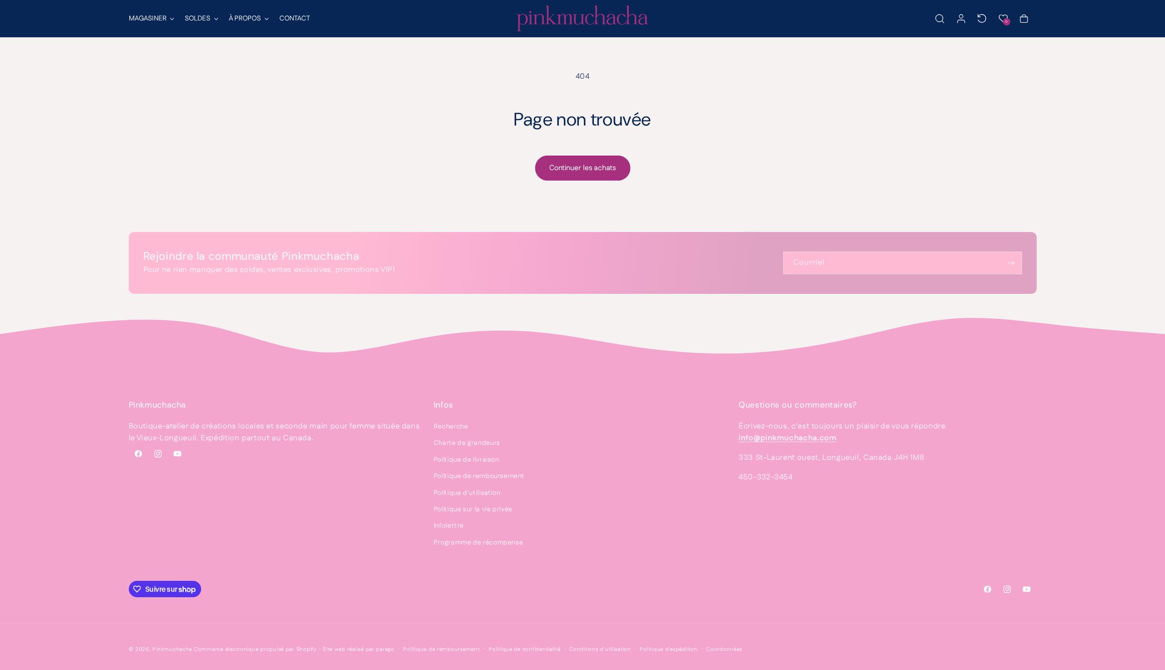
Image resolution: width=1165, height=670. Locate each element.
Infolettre (449, 525)
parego (385, 649)
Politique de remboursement (479, 476)
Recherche (451, 426)
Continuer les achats (582, 168)
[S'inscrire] (1010, 263)
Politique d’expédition (668, 649)
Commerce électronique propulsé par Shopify (255, 649)
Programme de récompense (478, 542)
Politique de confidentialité (525, 649)
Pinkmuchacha (172, 649)
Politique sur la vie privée (473, 509)
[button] (151, 19)
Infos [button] (443, 404)
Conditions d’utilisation (600, 649)
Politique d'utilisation (467, 493)
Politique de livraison (466, 459)
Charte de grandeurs (467, 443)
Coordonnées (724, 649)
